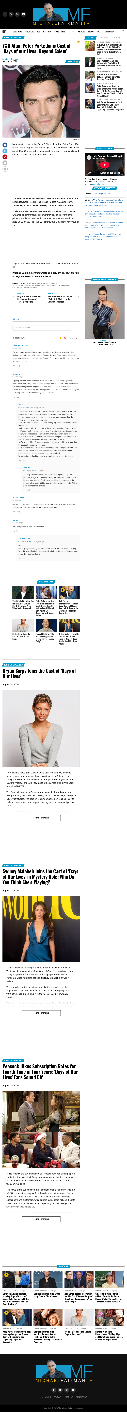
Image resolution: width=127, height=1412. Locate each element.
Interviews (29, 31)
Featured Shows (43, 31)
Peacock (56, 286)
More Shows (109, 31)
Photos (71, 31)
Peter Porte (67, 286)
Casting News (34, 283)
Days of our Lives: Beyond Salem (27, 286)
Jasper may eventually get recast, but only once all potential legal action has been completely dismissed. (104, 213)
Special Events (59, 31)
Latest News (17, 31)
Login (17, 319)
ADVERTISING (68, 1397)
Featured (46, 286)
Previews (81, 31)
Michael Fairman (11, 59)
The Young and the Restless (25, 288)
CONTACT (57, 1397)
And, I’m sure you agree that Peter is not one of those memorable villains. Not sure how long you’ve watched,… (104, 202)
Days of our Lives (49, 283)
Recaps (91, 31)
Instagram (11, 779)
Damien (30, 407)
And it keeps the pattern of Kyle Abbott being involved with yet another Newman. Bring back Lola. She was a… (104, 236)
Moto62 (29, 542)
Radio (99, 31)
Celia (34, 471)
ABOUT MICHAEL (45, 1397)
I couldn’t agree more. (101, 194)
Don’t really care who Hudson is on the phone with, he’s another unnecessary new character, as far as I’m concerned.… (104, 225)
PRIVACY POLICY (81, 1397)
